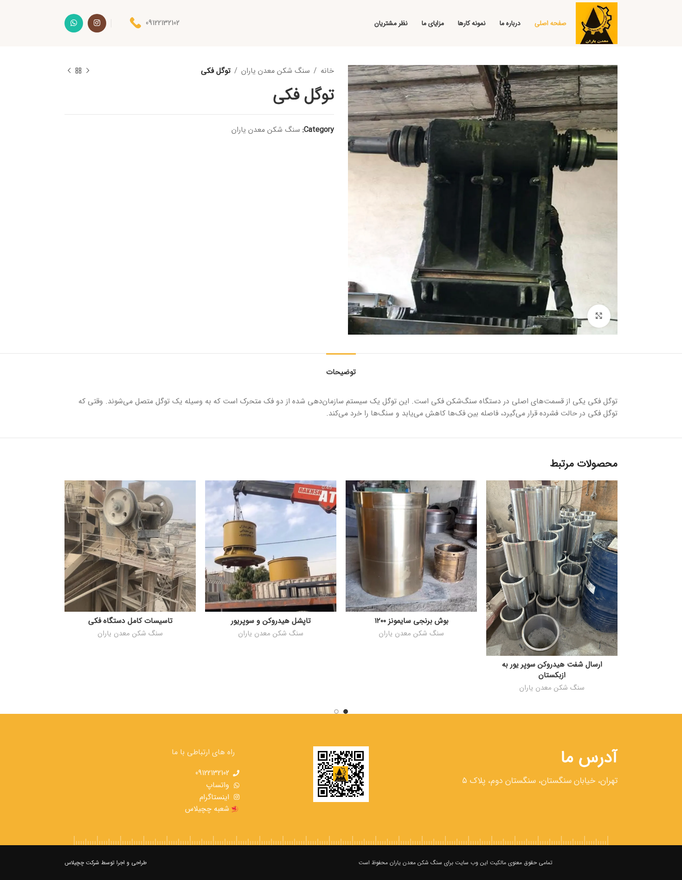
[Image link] (585, 862)
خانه (327, 71)
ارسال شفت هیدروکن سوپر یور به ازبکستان (552, 669)
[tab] (341, 367)
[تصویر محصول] (270, 546)
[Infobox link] (155, 23)
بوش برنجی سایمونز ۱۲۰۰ (411, 621)
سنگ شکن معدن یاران (275, 71)
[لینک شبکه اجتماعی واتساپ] (73, 23)
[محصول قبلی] (87, 71)
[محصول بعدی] (69, 71)
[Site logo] (597, 23)
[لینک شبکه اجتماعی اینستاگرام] (97, 23)
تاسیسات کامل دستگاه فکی (130, 621)
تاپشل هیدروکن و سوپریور (271, 621)
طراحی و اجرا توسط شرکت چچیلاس (105, 862)
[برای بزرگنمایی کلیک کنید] (599, 316)
